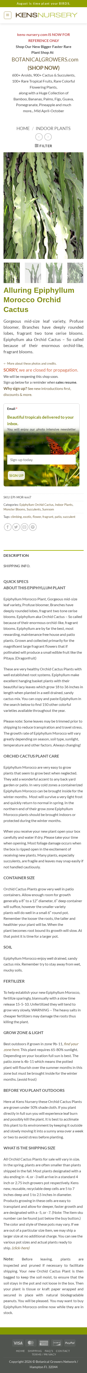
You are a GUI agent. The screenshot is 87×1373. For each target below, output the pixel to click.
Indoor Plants (53, 128)
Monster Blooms (14, 509)
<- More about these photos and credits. (30, 363)
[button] (7, 15)
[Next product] (38, 136)
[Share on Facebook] (8, 527)
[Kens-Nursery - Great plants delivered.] (47, 15)
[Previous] (11, 205)
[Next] (76, 205)
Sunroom (48, 509)
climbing (16, 517)
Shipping (35, 1351)
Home (23, 128)
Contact (63, 1351)
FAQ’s (49, 1351)
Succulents (34, 509)
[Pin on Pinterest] (33, 527)
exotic (27, 517)
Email (12, 409)
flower (37, 517)
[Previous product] (48, 136)
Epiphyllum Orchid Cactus (36, 505)
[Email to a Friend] (24, 527)
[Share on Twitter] (16, 527)
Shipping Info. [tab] (16, 566)
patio (58, 517)
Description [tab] (16, 555)
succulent (69, 517)
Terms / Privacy (44, 1354)
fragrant (47, 517)
